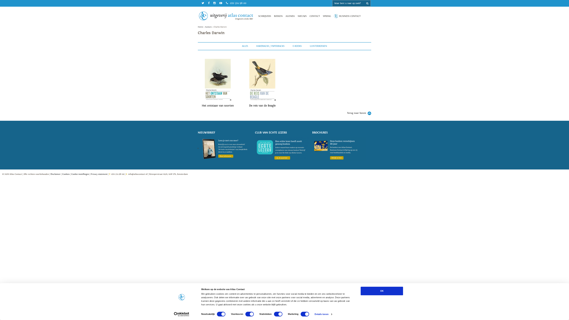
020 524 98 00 (237, 3)
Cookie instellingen (80, 174)
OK (382, 291)
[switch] (249, 314)
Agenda (290, 16)
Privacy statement (99, 174)
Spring (327, 16)
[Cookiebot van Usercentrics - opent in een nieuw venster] (182, 314)
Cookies (66, 174)
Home (200, 27)
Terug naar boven (356, 113)
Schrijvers (264, 16)
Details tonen (321, 314)
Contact (315, 16)
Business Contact (350, 16)
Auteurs (208, 27)
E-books (297, 46)
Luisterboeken (318, 46)
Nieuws (302, 16)
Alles (245, 46)
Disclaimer (56, 174)
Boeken (278, 16)
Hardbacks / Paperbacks (270, 46)
